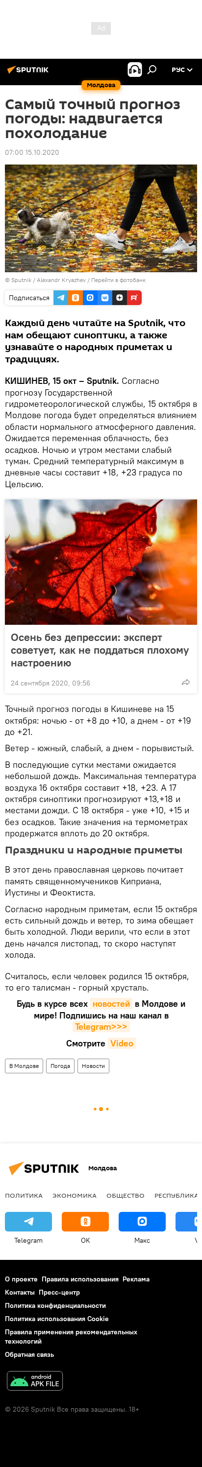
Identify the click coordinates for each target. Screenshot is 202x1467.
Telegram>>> (101, 1026)
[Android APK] (34, 1382)
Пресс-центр (59, 1292)
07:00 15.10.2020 (32, 152)
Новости (93, 1065)
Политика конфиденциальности (55, 1305)
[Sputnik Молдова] (29, 73)
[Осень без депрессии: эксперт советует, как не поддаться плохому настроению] (101, 562)
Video (121, 1043)
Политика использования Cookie (57, 1318)
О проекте (21, 1279)
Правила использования (80, 1279)
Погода (60, 1065)
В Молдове (24, 1065)
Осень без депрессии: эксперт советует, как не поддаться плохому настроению (100, 650)
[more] (186, 682)
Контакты (20, 1292)
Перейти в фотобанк (118, 280)
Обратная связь (29, 1354)
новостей (111, 1003)
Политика (24, 1195)
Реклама (136, 1279)
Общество (125, 1195)
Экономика (74, 1195)
